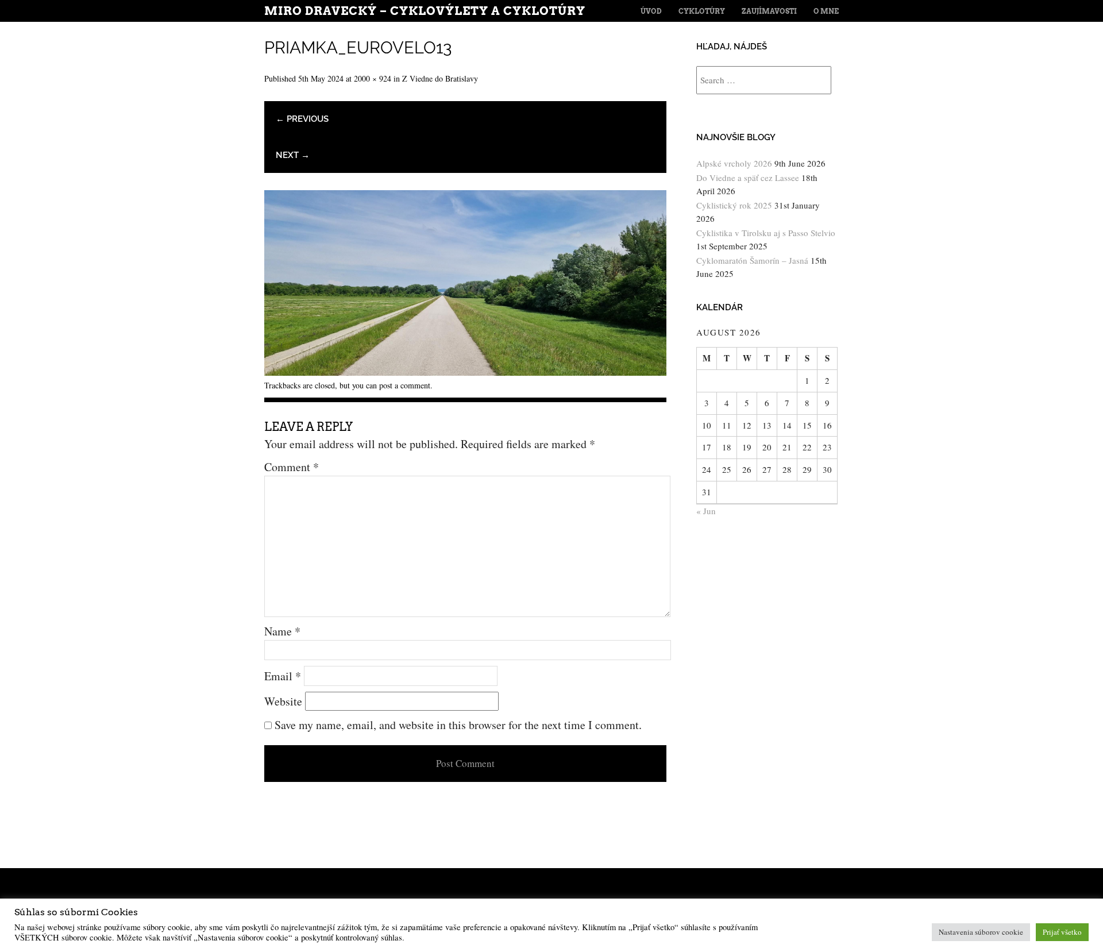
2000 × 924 (372, 78)
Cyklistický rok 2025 (734, 205)
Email (282, 676)
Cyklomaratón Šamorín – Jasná (752, 260)
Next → (293, 155)
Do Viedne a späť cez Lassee (747, 177)
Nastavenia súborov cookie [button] (981, 932)
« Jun (706, 511)
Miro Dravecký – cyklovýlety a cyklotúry (424, 11)
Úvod (651, 11)
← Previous (302, 119)
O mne (826, 11)
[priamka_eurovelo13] (465, 371)
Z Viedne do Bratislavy (440, 78)
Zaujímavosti (769, 11)
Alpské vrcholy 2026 (734, 163)
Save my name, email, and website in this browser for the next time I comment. (458, 725)
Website (283, 701)
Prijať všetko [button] (1062, 932)
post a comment (404, 385)
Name (282, 631)
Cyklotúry (701, 11)
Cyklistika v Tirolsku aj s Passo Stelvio (765, 232)
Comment (291, 467)
